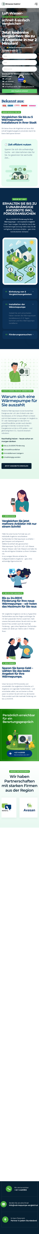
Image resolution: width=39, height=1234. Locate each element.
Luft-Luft (7, 79)
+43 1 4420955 (19, 752)
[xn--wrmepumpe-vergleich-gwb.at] (11, 4)
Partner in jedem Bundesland (24, 1221)
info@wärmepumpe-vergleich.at (23, 1205)
